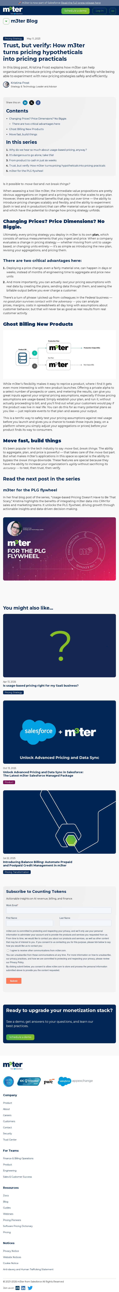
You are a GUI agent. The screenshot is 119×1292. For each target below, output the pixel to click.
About (6, 1109)
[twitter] (31, 102)
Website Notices (12, 1257)
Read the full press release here (81, 2)
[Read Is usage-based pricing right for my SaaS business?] (59, 645)
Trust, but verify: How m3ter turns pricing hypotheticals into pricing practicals (57, 165)
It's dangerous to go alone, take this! (31, 155)
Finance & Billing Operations (18, 1158)
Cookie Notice (10, 1263)
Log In (100, 10)
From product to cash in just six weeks (32, 160)
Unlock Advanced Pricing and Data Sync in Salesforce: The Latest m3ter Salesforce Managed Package (43, 774)
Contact (7, 1127)
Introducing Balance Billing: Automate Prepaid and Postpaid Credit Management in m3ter (37, 863)
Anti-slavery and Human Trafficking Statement (28, 1269)
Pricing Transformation (17, 872)
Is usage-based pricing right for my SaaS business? (41, 685)
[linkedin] (25, 102)
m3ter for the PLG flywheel (26, 170)
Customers (9, 1121)
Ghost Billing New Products (26, 129)
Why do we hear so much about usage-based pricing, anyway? (48, 149)
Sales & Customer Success (17, 1176)
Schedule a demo (75, 10)
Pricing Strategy (13, 38)
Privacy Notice (11, 1251)
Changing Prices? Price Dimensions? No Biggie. (38, 118)
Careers (7, 1115)
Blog (5, 1201)
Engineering (9, 1170)
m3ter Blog (24, 21)
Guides (7, 1207)
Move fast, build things (23, 134)
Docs (6, 1195)
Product (9, 782)
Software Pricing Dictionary (18, 1226)
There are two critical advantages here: (36, 123)
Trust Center (10, 1139)
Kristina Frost (20, 83)
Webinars (8, 1214)
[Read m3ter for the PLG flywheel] (59, 549)
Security (7, 1133)
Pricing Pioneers (12, 1220)
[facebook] (38, 102)
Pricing (7, 1232)
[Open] (113, 11)
